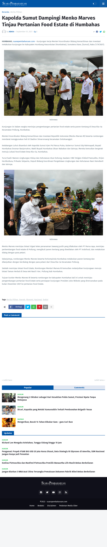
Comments (79, 387)
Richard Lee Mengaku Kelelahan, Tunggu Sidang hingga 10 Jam (32, 442)
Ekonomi (29, 300)
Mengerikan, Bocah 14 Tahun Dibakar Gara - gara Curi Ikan (45, 422)
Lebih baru (7, 380)
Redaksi (41, 506)
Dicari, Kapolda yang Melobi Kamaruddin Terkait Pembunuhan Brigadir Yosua (54, 409)
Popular (28, 387)
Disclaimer (51, 506)
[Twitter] (101, 32)
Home (31, 506)
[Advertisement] (53, 528)
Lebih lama (99, 380)
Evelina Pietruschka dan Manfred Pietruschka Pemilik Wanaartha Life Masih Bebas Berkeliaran (47, 463)
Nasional (38, 300)
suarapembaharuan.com (24, 41)
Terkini (45, 300)
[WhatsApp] (104, 32)
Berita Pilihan (16, 12)
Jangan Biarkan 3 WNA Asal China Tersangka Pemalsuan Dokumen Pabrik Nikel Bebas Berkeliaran (48, 471)
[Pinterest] (39, 307)
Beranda (5, 12)
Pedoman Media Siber (68, 506)
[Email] (45, 307)
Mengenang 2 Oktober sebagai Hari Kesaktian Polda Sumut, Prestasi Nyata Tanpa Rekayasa (56, 398)
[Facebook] (97, 32)
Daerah (22, 300)
